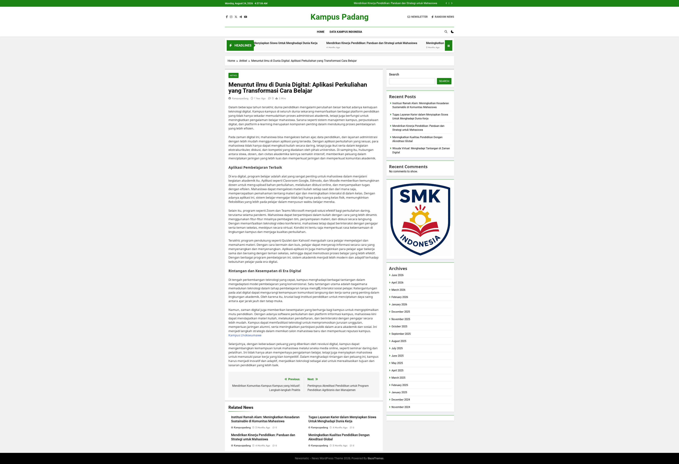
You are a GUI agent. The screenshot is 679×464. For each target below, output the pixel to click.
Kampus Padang (340, 17)
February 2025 (399, 385)
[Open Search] (446, 31)
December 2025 (400, 311)
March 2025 (398, 377)
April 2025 (397, 370)
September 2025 (401, 333)
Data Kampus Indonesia (346, 31)
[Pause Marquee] (448, 45)
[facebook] (227, 17)
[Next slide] (451, 3)
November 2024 (400, 407)
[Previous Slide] (446, 3)
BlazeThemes (376, 458)
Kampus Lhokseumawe (245, 335)
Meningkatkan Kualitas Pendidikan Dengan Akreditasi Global (433, 43)
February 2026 (399, 297)
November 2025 (400, 319)
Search (394, 74)
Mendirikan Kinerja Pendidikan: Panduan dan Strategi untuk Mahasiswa (395, 3)
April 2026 (397, 282)
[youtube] (245, 17)
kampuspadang (240, 98)
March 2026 (398, 289)
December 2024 (400, 399)
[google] (240, 17)
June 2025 (397, 355)
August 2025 (398, 341)
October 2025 (399, 326)
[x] (235, 17)
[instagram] (231, 17)
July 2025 (397, 348)
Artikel (233, 75)
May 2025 (397, 363)
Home (320, 31)
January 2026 (399, 304)
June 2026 (397, 275)
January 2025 (399, 392)
